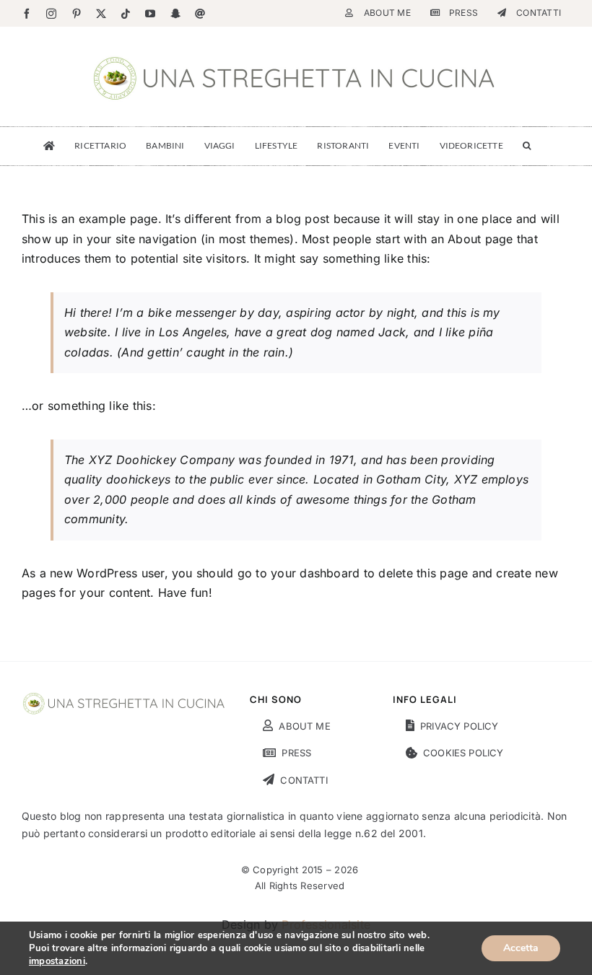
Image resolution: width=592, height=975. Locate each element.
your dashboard (315, 573)
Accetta (521, 948)
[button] (527, 145)
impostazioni (57, 961)
